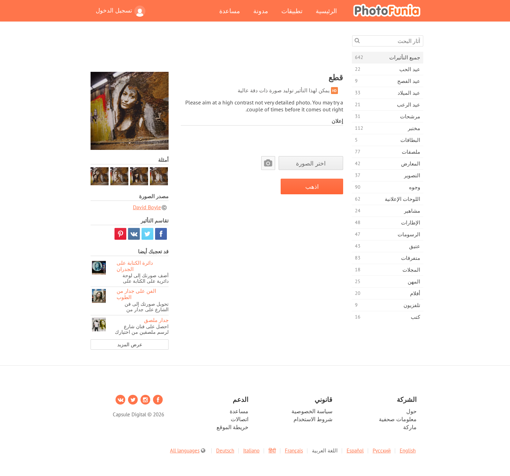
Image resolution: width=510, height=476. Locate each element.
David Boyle (147, 207)
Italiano (251, 450)
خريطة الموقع (232, 427)
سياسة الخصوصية (311, 411)
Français (294, 450)
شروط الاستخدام (313, 419)
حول (411, 411)
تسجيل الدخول (114, 10)
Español (355, 450)
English (408, 450)
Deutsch (225, 450)
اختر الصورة (311, 163)
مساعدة (229, 11)
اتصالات (239, 419)
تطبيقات (292, 11)
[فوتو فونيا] (386, 10)
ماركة (410, 427)
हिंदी (272, 450)
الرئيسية (326, 11)
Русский (382, 450)
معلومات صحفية (398, 419)
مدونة (260, 11)
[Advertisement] (217, 51)
